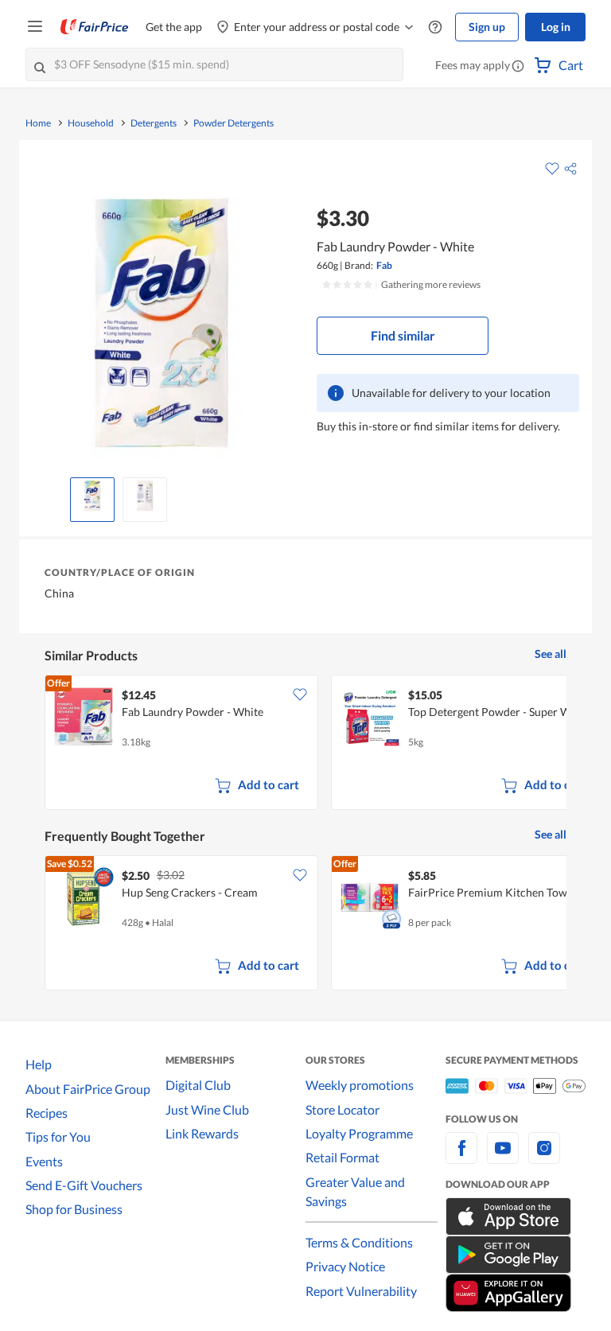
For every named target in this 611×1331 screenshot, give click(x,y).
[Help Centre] (435, 27)
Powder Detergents (233, 123)
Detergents (153, 123)
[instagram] (544, 1157)
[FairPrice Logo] (94, 27)
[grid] (305, 744)
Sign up (487, 26)
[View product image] (92, 495)
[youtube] (503, 1157)
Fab (384, 265)
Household (91, 123)
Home (38, 123)
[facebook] (461, 1157)
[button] (518, 67)
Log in (555, 26)
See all (550, 653)
